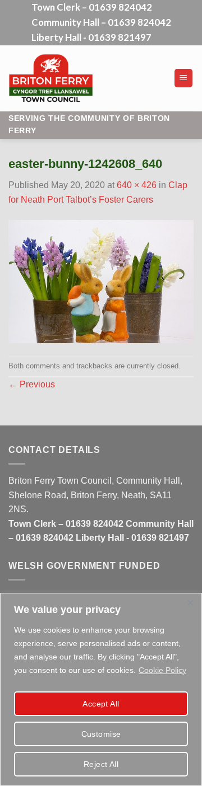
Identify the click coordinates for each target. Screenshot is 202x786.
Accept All (100, 703)
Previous (31, 384)
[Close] (190, 602)
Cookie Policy (162, 670)
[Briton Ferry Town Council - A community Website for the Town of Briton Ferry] (86, 78)
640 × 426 (137, 185)
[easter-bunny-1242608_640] (101, 281)
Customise (101, 733)
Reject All (101, 764)
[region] (101, 689)
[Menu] (184, 78)
